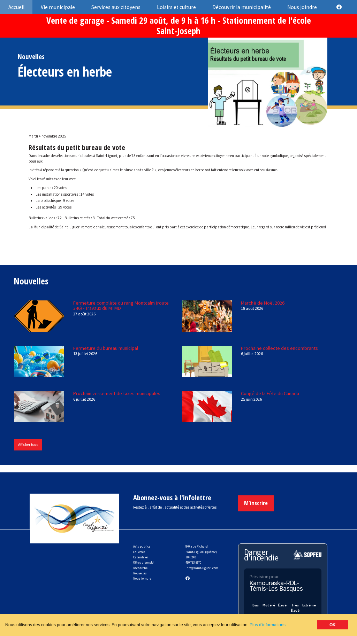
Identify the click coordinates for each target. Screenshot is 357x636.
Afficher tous (28, 444)
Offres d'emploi (143, 562)
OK (332, 624)
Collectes (139, 552)
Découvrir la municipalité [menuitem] (241, 7)
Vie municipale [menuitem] (58, 7)
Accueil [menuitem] (16, 7)
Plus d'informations (268, 624)
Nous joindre (142, 578)
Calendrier (140, 557)
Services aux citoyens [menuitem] (115, 7)
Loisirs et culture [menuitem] (176, 7)
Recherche (140, 568)
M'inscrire (256, 503)
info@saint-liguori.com (201, 568)
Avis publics (142, 546)
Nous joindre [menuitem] (302, 7)
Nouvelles (140, 573)
